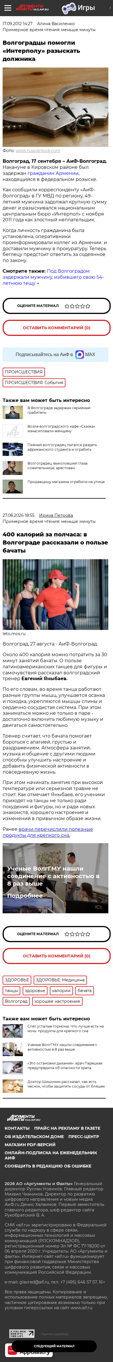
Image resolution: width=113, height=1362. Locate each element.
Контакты (17, 1128)
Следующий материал (54, 1346)
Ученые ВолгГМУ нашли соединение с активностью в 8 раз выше (53, 876)
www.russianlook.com (38, 150)
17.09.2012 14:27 (17, 23)
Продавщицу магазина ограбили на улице (66, 482)
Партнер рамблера (54, 1334)
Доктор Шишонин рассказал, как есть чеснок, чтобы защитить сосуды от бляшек (66, 1084)
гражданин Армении (53, 173)
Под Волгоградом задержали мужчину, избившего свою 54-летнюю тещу (53, 277)
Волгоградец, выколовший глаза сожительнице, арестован (58, 465)
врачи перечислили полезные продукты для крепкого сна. (48, 832)
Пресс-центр (83, 1136)
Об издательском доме (34, 1136)
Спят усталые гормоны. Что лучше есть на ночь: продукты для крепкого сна (66, 1028)
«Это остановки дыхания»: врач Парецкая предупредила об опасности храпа (65, 1065)
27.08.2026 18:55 (18, 515)
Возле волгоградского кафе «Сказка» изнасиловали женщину (61, 428)
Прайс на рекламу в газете (67, 1128)
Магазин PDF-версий (30, 1144)
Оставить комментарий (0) (56, 327)
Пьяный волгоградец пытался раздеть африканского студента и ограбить (62, 447)
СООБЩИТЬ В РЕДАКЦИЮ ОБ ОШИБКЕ (48, 1166)
